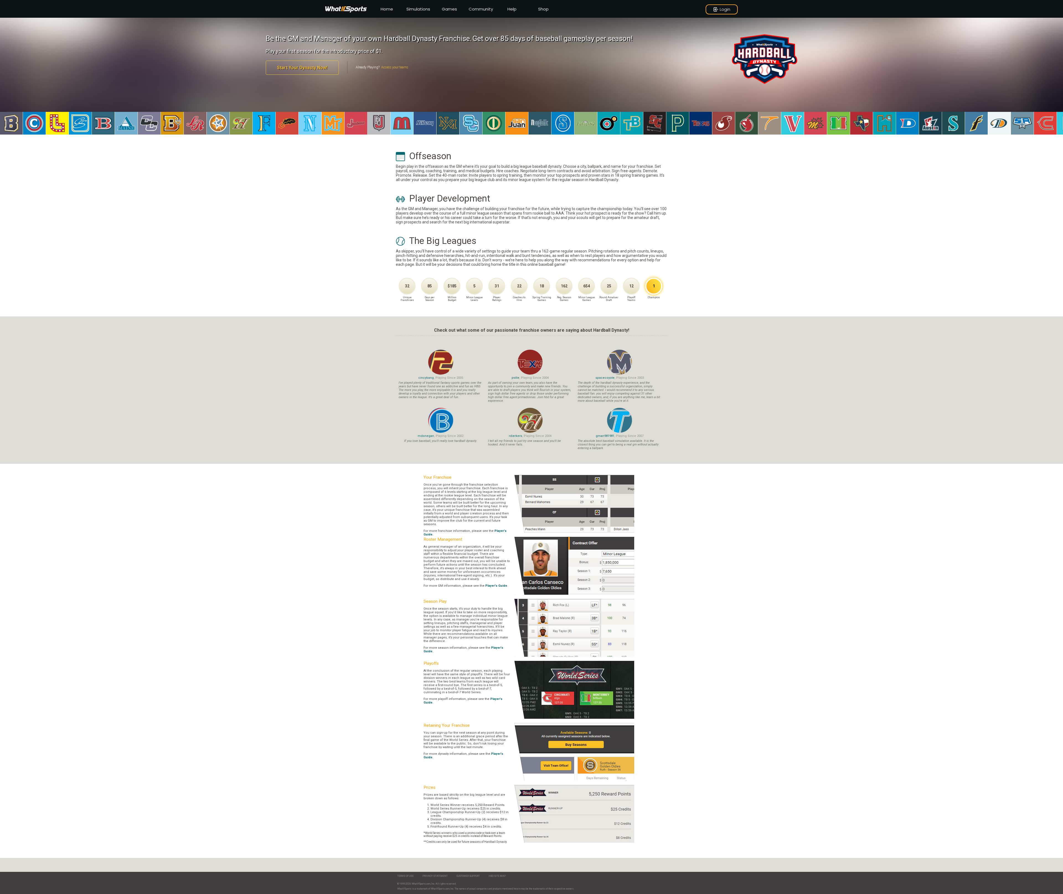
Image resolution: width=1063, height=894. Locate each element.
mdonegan (426, 436)
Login (725, 9)
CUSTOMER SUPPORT (468, 876)
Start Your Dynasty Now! (302, 67)
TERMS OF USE (405, 876)
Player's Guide (496, 586)
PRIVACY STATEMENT (435, 876)
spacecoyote (605, 378)
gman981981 (605, 436)
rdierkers (515, 436)
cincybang (426, 378)
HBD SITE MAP (497, 876)
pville (515, 378)
